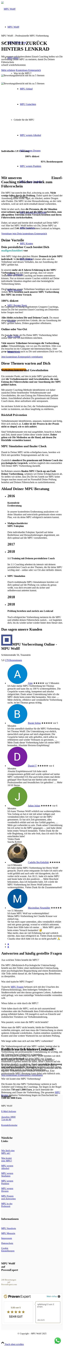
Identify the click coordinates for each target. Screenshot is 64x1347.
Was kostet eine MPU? (6, 1159)
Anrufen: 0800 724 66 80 (8, 1118)
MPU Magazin (8, 1233)
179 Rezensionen (13, 660)
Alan (30, 683)
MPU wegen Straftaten (7, 1174)
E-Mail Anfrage (8, 1111)
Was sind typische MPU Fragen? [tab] (17, 981)
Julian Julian (34, 805)
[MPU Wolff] (8, 9)
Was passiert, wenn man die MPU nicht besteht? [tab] (24, 1022)
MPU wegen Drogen (7, 1189)
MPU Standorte (8, 1228)
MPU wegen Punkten (7, 1182)
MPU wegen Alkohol (7, 1167)
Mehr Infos (52, 1296)
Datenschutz (7, 1243)
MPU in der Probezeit (6, 1204)
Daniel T (32, 765)
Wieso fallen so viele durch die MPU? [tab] (19, 1003)
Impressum (6, 1238)
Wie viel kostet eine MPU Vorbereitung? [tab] (21, 1078)
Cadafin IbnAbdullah (38, 862)
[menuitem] (35, 158)
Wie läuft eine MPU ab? (8, 1151)
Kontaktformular (9, 1125)
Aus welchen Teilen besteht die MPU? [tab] (20, 960)
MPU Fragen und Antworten (8, 1197)
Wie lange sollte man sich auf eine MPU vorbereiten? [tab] (27, 1041)
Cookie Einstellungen (7, 1249)
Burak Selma (34, 723)
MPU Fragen (17, 987)
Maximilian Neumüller (39, 907)
